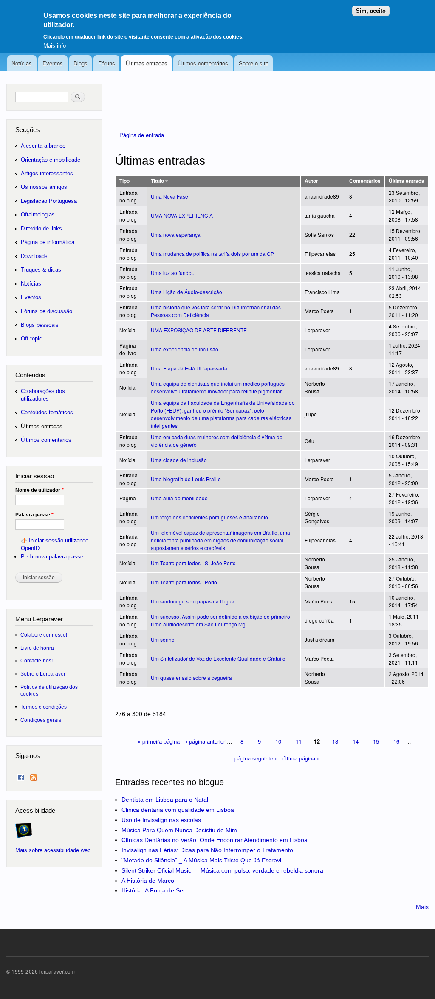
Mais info (54, 45)
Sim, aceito (371, 11)
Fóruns (106, 63)
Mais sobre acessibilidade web (52, 850)
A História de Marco (147, 880)
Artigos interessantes (47, 173)
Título (157, 181)
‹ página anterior (205, 741)
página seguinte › (255, 758)
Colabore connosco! (43, 634)
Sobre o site (253, 63)
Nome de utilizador (39, 490)
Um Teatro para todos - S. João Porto (193, 563)
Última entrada (406, 181)
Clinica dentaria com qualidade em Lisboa (177, 809)
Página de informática (47, 242)
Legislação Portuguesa (49, 201)
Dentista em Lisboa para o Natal (164, 799)
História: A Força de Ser (153, 890)
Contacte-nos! (36, 660)
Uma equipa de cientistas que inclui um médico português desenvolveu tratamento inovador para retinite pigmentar (218, 387)
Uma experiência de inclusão (184, 349)
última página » (301, 758)
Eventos (52, 63)
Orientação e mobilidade (50, 160)
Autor (311, 181)
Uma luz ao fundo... (173, 272)
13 (335, 741)
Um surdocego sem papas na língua (192, 601)
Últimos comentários (203, 63)
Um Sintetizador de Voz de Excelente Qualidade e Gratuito (218, 658)
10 (278, 741)
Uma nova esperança (176, 234)
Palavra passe (34, 515)
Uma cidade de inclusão (179, 459)
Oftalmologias (38, 214)
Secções (27, 129)
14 (356, 741)
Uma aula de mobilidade (179, 498)
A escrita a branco (43, 146)
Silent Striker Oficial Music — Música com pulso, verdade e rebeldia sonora (222, 870)
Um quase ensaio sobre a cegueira (191, 677)
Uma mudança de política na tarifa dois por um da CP (212, 253)
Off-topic (31, 338)
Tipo (124, 181)
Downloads (34, 256)
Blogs (80, 63)
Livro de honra (37, 648)
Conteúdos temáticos (47, 412)
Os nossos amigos (44, 187)
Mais (422, 907)
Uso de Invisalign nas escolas (161, 820)
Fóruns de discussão (46, 311)
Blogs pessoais (40, 325)
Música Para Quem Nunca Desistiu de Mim (179, 830)
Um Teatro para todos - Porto (184, 582)
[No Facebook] (20, 775)
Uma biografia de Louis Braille (186, 479)
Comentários (365, 181)
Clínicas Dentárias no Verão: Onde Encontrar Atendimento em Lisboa (214, 839)
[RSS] (33, 775)
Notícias (21, 63)
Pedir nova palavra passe (52, 556)
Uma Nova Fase (169, 196)
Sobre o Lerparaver (42, 673)
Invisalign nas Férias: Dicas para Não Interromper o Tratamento (207, 850)
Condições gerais (40, 720)
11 (299, 741)
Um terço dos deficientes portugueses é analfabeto (209, 517)
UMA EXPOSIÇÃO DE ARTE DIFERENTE (199, 330)
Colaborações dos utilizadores (43, 395)
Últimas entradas (146, 63)
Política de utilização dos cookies (49, 690)
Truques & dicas (41, 270)
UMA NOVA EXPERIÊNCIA (182, 215)
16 (396, 741)
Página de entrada (141, 135)
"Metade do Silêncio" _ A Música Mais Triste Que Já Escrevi (201, 860)
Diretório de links (41, 228)
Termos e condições (43, 707)
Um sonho (163, 639)
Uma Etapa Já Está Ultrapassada (189, 368)
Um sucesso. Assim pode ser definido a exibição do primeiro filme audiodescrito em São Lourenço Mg (220, 620)
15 (376, 741)
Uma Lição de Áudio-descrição (186, 291)
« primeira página (159, 741)
